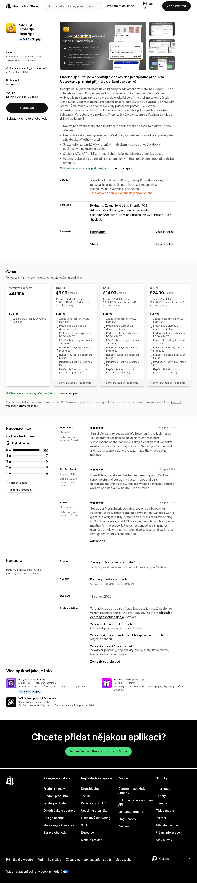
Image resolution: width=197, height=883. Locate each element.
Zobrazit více (97, 540)
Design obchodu (54, 818)
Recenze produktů (94, 803)
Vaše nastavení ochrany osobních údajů (34, 871)
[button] (50, 686)
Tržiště (86, 796)
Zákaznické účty (116, 205)
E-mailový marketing (95, 818)
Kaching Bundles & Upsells (22, 96)
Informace (163, 789)
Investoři (162, 803)
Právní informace (168, 832)
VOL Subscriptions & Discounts (37, 698)
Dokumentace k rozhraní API (135, 802)
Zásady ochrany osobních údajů (112, 562)
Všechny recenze (20, 489)
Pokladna (96, 205)
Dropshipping (90, 789)
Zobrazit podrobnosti (105, 661)
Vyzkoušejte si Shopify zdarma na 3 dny (98, 751)
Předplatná (98, 232)
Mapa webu (123, 859)
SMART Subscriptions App (129, 679)
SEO (84, 825)
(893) (16, 84)
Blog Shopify (127, 819)
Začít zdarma (176, 6)
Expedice (87, 832)
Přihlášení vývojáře (19, 859)
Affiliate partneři (167, 825)
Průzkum (124, 826)
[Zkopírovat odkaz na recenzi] (75, 427)
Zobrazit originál (122, 168)
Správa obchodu (55, 832)
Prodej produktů (54, 803)
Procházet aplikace (120, 6)
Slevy (94, 244)
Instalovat (27, 108)
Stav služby (164, 840)
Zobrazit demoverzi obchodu (27, 118)
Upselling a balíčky (94, 810)
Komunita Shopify (130, 812)
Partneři (161, 818)
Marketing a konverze (58, 825)
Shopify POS (138, 205)
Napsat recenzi (18, 482)
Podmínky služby (49, 859)
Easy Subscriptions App (32, 679)
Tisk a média (165, 810)
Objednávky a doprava (59, 810)
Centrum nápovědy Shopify (131, 791)
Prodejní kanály (54, 789)
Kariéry (161, 796)
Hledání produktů (55, 796)
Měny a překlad (92, 840)
